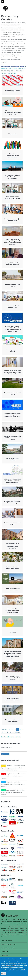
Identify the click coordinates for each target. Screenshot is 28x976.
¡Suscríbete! (5, 754)
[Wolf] (4, 870)
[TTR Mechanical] (4, 867)
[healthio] (20, 885)
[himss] (20, 879)
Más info (23, 969)
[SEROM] (20, 822)
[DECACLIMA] (4, 848)
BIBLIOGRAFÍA (5, 71)
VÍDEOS (12, 71)
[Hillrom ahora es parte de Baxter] (20, 816)
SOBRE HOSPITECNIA (6, 940)
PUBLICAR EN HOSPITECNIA (8, 944)
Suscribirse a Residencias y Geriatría (10, 737)
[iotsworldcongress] (12, 891)
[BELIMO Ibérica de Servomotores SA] (12, 870)
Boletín (18, 743)
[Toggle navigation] (2, 1)
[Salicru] (20, 855)
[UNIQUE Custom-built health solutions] (12, 897)
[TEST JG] (12, 864)
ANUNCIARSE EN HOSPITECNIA (9, 948)
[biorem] (12, 885)
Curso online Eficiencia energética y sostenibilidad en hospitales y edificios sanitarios (13, 792)
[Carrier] (4, 819)
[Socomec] (12, 844)
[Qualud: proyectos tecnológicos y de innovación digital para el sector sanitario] (4, 855)
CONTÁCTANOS (5, 955)
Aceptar (3, 973)
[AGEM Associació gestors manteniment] (12, 879)
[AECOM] (20, 870)
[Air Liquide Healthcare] (4, 812)
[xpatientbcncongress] (20, 891)
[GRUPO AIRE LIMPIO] (4, 835)
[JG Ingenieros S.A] (12, 812)
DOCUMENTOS (13, 68)
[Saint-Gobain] (20, 819)
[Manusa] (20, 848)
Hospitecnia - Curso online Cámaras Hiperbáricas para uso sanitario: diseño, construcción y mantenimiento (13, 768)
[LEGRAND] (4, 826)
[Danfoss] (4, 852)
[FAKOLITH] (12, 855)
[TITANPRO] (12, 867)
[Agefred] (12, 819)
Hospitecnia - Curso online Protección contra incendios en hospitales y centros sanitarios (13, 776)
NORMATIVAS (21, 68)
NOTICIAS (3, 73)
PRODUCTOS (18, 71)
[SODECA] (20, 844)
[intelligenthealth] (4, 891)
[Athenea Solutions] (12, 902)
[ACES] (20, 897)
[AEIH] (4, 879)
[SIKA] (12, 835)
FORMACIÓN (4, 951)
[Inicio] (5, 8)
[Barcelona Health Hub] (4, 897)
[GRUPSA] (20, 840)
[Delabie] (4, 822)
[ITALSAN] (4, 816)
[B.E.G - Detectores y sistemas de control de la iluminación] (12, 822)
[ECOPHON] (4, 844)
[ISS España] (12, 848)
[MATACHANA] (4, 864)
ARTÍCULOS (4, 68)
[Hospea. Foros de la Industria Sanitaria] (4, 885)
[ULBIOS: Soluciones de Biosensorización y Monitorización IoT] (20, 867)
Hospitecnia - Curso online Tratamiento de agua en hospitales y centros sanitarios (13, 784)
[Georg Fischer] (12, 852)
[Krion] (12, 840)
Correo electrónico (6, 747)
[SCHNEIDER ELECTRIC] (12, 816)
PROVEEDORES (12, 73)
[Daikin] (20, 835)
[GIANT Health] (4, 902)
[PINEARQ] (19, 812)
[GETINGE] (20, 864)
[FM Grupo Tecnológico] (4, 840)
